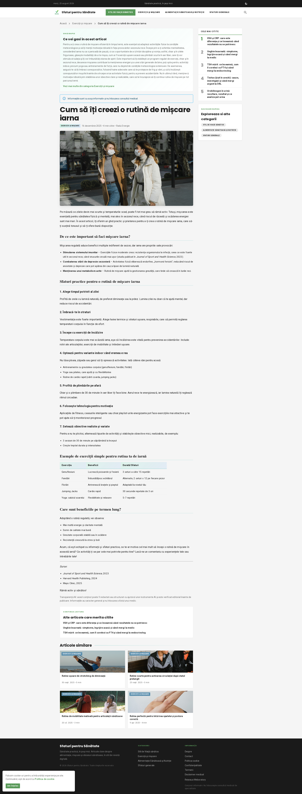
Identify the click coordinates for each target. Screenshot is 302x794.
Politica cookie (192, 761)
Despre (188, 751)
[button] (213, 125)
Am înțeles (12, 786)
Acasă (63, 23)
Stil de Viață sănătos (120, 12)
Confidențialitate (193, 765)
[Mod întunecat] (246, 3)
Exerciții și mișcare (149, 12)
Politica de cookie (44, 779)
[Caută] (245, 12)
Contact (189, 756)
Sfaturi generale (219, 12)
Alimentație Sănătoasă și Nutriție (184, 12)
